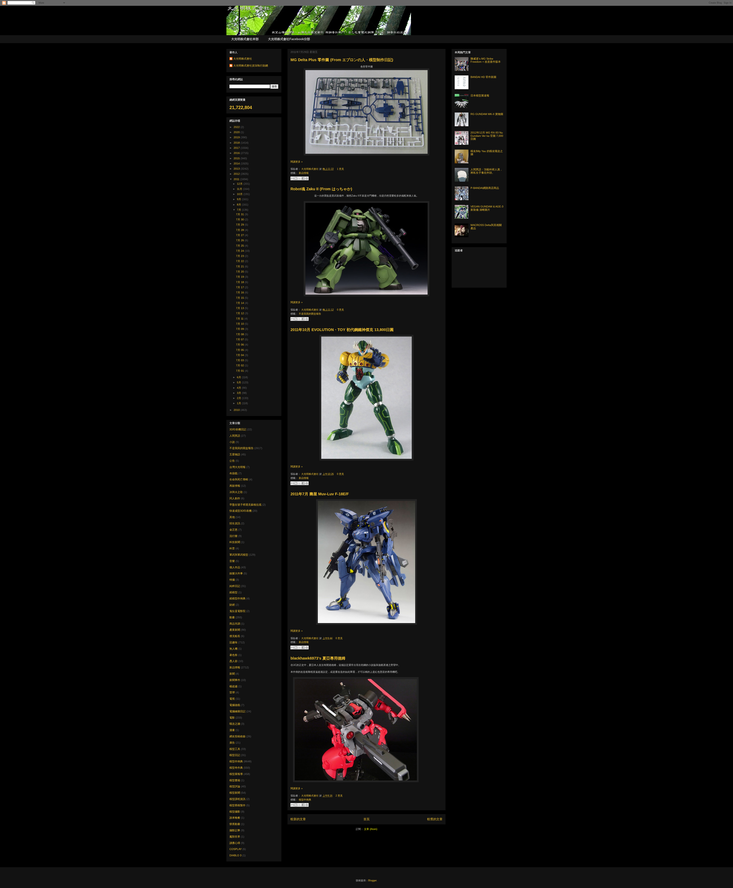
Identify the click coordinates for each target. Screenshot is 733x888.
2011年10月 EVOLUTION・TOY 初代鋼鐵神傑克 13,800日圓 (342, 330)
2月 (239, 398)
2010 (237, 409)
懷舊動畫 (234, 824)
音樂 (232, 561)
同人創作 (234, 498)
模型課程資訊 (237, 799)
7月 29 (240, 224)
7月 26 (240, 240)
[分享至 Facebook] (303, 178)
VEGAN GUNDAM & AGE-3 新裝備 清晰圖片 (487, 208)
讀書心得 (234, 842)
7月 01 (240, 370)
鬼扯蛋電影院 (237, 611)
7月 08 (240, 334)
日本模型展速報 (480, 95)
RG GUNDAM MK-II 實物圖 (487, 114)
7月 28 (240, 230)
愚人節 (233, 661)
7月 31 (240, 214)
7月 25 (240, 245)
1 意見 (340, 169)
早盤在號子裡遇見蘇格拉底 (245, 504)
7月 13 (240, 308)
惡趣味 (233, 642)
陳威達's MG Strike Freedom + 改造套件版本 (486, 60)
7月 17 (240, 287)
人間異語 (234, 435)
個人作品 (234, 567)
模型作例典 (305, 799)
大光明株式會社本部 (245, 39)
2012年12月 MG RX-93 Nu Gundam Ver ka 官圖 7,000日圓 (487, 136)
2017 (237, 147)
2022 (237, 127)
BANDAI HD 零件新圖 (483, 77)
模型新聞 (234, 792)
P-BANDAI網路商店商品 (485, 187)
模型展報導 (236, 773)
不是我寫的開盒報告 (310, 313)
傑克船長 (234, 636)
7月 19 (240, 276)
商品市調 (234, 623)
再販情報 (234, 485)
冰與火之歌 (236, 492)
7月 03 (240, 360)
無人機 (233, 648)
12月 (240, 183)
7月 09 (240, 328)
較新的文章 (298, 819)
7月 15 (240, 297)
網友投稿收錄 (237, 736)
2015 (237, 158)
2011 (237, 179)
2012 (237, 173)
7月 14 (240, 302)
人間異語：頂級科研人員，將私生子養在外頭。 (487, 171)
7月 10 (240, 323)
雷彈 (232, 692)
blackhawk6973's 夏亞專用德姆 (318, 658)
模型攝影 (234, 811)
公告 (232, 460)
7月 (239, 209)
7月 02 (240, 365)
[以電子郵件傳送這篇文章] (292, 178)
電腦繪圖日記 (237, 711)
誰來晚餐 (234, 817)
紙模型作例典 (237, 598)
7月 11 (240, 318)
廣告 (232, 742)
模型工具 (234, 748)
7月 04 (240, 355)
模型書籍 (234, 780)
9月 (239, 199)
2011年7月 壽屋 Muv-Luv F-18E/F (320, 494)
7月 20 (240, 271)
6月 (239, 377)
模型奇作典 (236, 767)
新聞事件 (234, 680)
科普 (232, 548)
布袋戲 (233, 473)
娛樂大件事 (236, 573)
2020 (237, 132)
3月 (239, 392)
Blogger (372, 880)
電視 (232, 698)
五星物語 (234, 454)
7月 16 (240, 292)
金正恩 (233, 529)
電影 (232, 717)
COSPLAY (235, 849)
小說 (232, 442)
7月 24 (240, 250)
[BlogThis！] (296, 178)
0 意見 (340, 309)
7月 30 (240, 219)
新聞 (232, 673)
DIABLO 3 (235, 855)
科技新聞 (234, 542)
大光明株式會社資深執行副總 (250, 65)
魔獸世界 (234, 836)
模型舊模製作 (237, 805)
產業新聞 (234, 629)
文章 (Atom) (370, 829)
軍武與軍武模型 (238, 554)
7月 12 (240, 313)
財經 (232, 604)
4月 (239, 387)
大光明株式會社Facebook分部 (289, 39)
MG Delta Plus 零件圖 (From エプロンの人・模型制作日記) (342, 60)
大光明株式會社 (310, 169)
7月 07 (240, 339)
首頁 (366, 819)
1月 (239, 403)
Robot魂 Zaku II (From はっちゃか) (321, 189)
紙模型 (233, 592)
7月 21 (240, 266)
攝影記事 (234, 830)
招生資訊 (234, 523)
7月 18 (240, 282)
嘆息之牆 (234, 723)
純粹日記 (234, 586)
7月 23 (240, 255)
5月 (239, 382)
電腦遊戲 (234, 705)
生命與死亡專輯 (238, 479)
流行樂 (233, 535)
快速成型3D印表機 (240, 510)
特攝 (232, 579)
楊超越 (233, 686)
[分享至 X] (299, 178)
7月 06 (240, 344)
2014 (237, 163)
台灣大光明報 (237, 467)
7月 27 (240, 235)
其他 (232, 517)
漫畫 (232, 730)
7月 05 (240, 349)
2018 (237, 142)
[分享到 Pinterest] (307, 178)
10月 (240, 194)
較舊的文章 (434, 819)
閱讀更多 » (297, 161)
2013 (237, 168)
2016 (237, 153)
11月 (240, 188)
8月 (239, 204)
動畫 (232, 617)
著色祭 (233, 654)
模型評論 (234, 786)
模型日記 (234, 755)
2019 (237, 137)
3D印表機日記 (237, 429)
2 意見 (339, 795)
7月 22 (240, 261)
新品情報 (304, 173)
